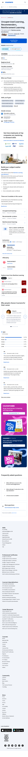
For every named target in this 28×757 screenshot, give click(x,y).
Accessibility (5, 706)
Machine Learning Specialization (9, 597)
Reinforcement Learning (7, 106)
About (3, 638)
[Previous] (3, 316)
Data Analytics (5, 535)
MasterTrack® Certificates (8, 652)
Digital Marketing (5, 537)
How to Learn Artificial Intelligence (9, 623)
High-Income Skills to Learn (8, 621)
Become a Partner (6, 661)
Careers (4, 644)
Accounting (4, 529)
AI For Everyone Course (7, 588)
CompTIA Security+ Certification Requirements (12, 617)
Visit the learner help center (12, 507)
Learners (4, 677)
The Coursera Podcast (7, 685)
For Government (5, 658)
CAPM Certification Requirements (9, 613)
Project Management (6, 543)
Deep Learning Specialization (8, 591)
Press (3, 697)
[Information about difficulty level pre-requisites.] (13, 64)
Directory (4, 712)
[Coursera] (9, 2)
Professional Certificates (7, 650)
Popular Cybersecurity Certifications (10, 626)
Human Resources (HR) (7, 539)
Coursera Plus (5, 648)
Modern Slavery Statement (8, 716)
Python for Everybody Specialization (10, 601)
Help (3, 704)
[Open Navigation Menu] (3, 2)
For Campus (4, 659)
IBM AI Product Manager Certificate (9, 570)
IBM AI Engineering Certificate (8, 568)
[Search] (25, 2)
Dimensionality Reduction (7, 103)
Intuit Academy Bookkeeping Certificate (10, 574)
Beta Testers (5, 681)
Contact (4, 708)
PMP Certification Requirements (9, 624)
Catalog (4, 646)
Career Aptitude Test (6, 611)
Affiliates (4, 714)
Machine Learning (13, 7)
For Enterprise (5, 656)
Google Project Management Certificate (10, 564)
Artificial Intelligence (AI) (7, 531)
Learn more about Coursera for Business (14, 140)
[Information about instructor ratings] (10, 241)
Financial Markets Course (7, 595)
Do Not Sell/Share (6, 718)
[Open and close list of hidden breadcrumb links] (6, 7)
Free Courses (5, 665)
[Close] (24, 11)
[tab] (4, 278)
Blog (3, 683)
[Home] (2, 7)
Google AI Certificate (6, 556)
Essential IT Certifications (7, 619)
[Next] (25, 316)
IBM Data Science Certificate (8, 572)
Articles (4, 710)
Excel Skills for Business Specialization (10, 593)
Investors (4, 698)
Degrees (4, 654)
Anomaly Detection (19, 103)
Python (3, 545)
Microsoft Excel (5, 541)
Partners (4, 679)
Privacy (3, 702)
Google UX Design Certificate (8, 566)
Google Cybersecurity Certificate (9, 558)
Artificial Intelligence (19, 100)
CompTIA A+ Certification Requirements (10, 615)
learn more (14, 513)
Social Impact (5, 663)
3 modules (4, 54)
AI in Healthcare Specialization (8, 589)
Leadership (4, 642)
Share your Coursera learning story (9, 628)
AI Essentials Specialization (8, 584)
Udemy (3, 667)
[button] (22, 34)
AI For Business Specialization (8, 586)
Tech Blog (4, 687)
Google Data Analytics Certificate (9, 560)
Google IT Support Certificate (8, 562)
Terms (3, 700)
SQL (3, 547)
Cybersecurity (5, 533)
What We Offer (5, 640)
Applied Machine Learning (7, 100)
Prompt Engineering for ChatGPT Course (11, 599)
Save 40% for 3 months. (16, 12)
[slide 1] (11, 326)
